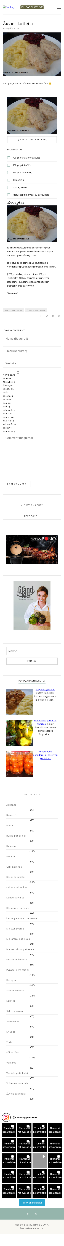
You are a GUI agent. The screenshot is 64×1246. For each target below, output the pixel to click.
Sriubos (10, 1031)
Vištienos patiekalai (17, 1083)
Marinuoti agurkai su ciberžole (45, 722)
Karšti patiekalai (13, 310)
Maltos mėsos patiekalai (20, 949)
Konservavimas (15, 897)
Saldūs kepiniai (15, 990)
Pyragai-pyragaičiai (17, 969)
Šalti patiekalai (14, 1011)
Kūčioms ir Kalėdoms (18, 908)
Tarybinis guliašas (45, 689)
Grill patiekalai (14, 866)
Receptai (11, 980)
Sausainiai (12, 1021)
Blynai (10, 825)
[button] (9, 1130)
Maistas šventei (15, 928)
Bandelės (11, 815)
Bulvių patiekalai (16, 835)
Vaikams (11, 1062)
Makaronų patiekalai (18, 938)
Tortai (9, 1042)
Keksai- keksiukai (16, 887)
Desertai (11, 846)
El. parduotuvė (32, 7)
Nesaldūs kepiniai (16, 959)
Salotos (10, 1000)
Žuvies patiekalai (36, 310)
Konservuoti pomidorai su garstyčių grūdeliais (45, 755)
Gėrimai (10, 856)
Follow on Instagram (32, 1202)
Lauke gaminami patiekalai (22, 918)
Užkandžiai (12, 1052)
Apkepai (11, 804)
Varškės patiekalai (17, 1073)
